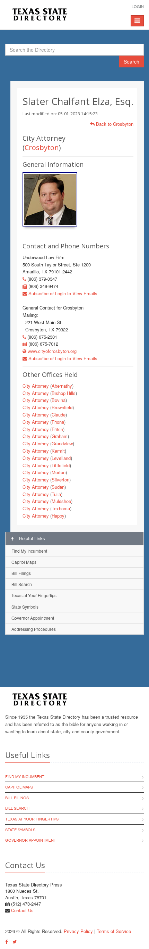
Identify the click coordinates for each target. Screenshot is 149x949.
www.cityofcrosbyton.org (51, 351)
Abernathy (62, 385)
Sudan (58, 487)
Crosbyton (42, 147)
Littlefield (61, 465)
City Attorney (36, 385)
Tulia (56, 494)
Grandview (62, 443)
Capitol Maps (23, 562)
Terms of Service (114, 931)
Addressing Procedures (33, 629)
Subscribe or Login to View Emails (62, 293)
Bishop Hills (64, 393)
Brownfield (62, 407)
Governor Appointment (32, 618)
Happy (58, 515)
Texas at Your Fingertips (33, 595)
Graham (60, 436)
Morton (58, 472)
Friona (58, 422)
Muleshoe (61, 501)
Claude (58, 414)
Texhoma (61, 508)
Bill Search (21, 584)
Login (138, 6)
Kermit (58, 450)
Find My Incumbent (29, 551)
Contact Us (22, 910)
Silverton (60, 479)
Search (131, 61)
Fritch (57, 429)
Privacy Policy (78, 931)
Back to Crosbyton (114, 124)
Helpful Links (31, 538)
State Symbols (24, 607)
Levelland (61, 458)
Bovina (58, 400)
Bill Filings (21, 573)
